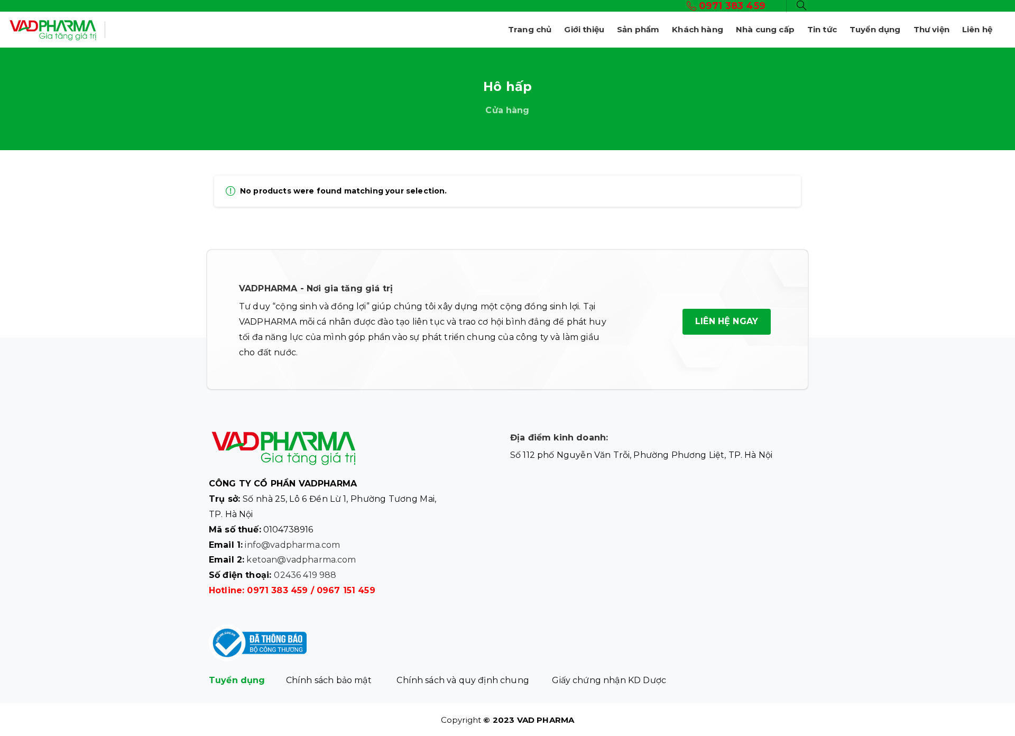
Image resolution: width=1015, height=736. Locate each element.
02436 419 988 (305, 575)
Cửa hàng (507, 110)
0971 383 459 (277, 590)
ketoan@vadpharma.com (301, 560)
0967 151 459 (346, 590)
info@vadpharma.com (292, 545)
